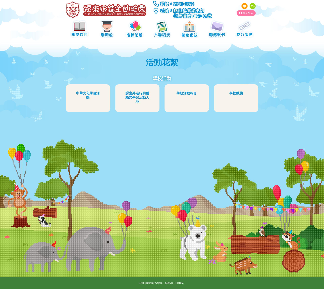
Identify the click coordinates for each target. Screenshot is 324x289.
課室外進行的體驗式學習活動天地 (137, 97)
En (253, 6)
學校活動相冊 (187, 93)
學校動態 (236, 93)
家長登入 (247, 13)
